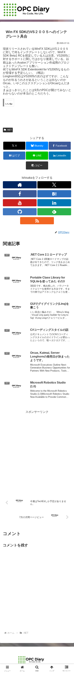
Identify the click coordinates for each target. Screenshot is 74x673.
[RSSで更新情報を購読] (37, 220)
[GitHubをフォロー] (20, 211)
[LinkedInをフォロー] (54, 202)
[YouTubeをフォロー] (20, 202)
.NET (9, 130)
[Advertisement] (37, 451)
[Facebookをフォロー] (20, 193)
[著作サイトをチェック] (20, 184)
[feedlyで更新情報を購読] (54, 211)
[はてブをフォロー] (54, 193)
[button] (37, 165)
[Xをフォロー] (54, 184)
